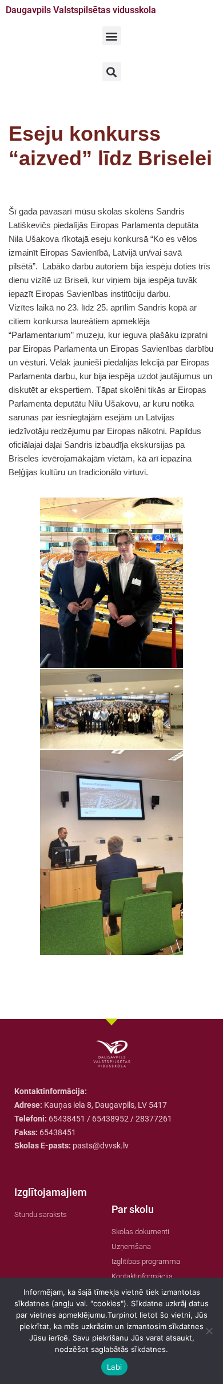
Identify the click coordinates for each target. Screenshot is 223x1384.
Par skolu (133, 1209)
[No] (208, 1331)
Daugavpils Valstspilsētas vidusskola (81, 10)
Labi (114, 1366)
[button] (111, 35)
